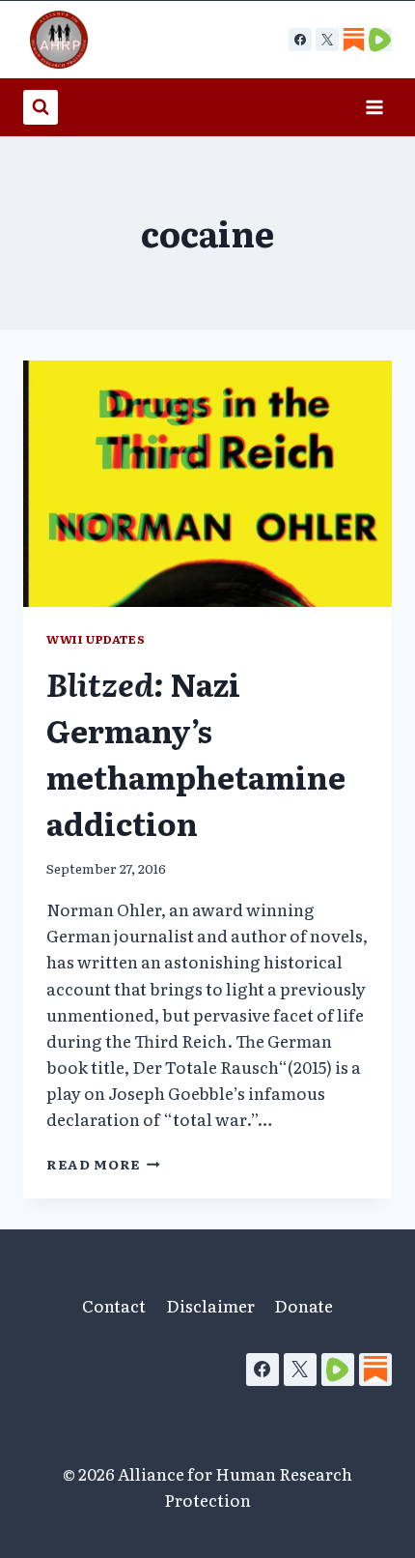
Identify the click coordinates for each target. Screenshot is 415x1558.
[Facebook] (300, 39)
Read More (103, 1163)
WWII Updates (95, 639)
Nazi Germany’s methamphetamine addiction (196, 753)
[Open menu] (374, 107)
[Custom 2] (380, 39)
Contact (114, 1305)
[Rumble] (337, 1369)
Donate (303, 1305)
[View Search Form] (40, 107)
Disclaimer (210, 1305)
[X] (327, 39)
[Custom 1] (353, 39)
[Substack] (375, 1369)
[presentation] (207, 484)
